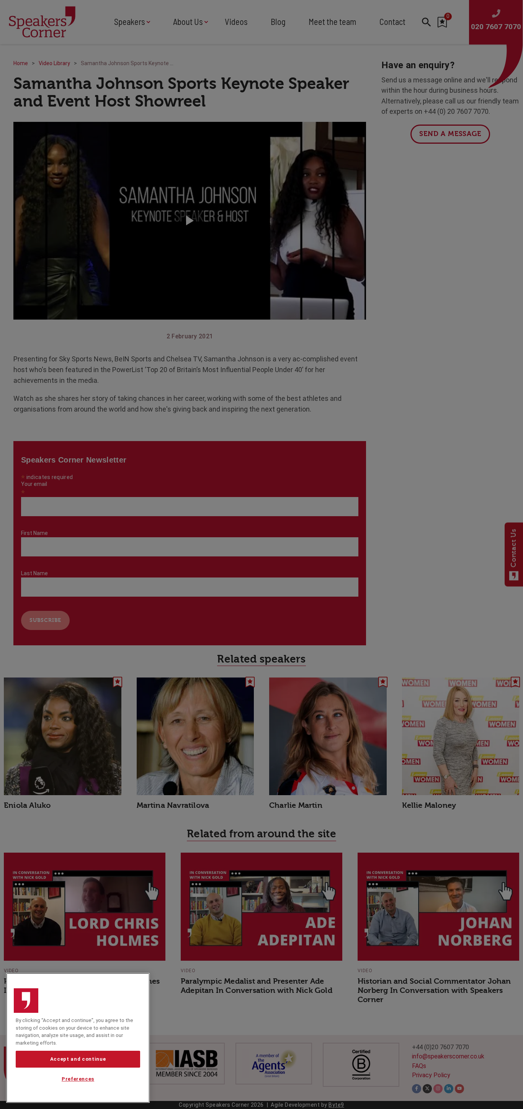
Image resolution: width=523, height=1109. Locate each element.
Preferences (78, 1079)
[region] (78, 1038)
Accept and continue (78, 1059)
